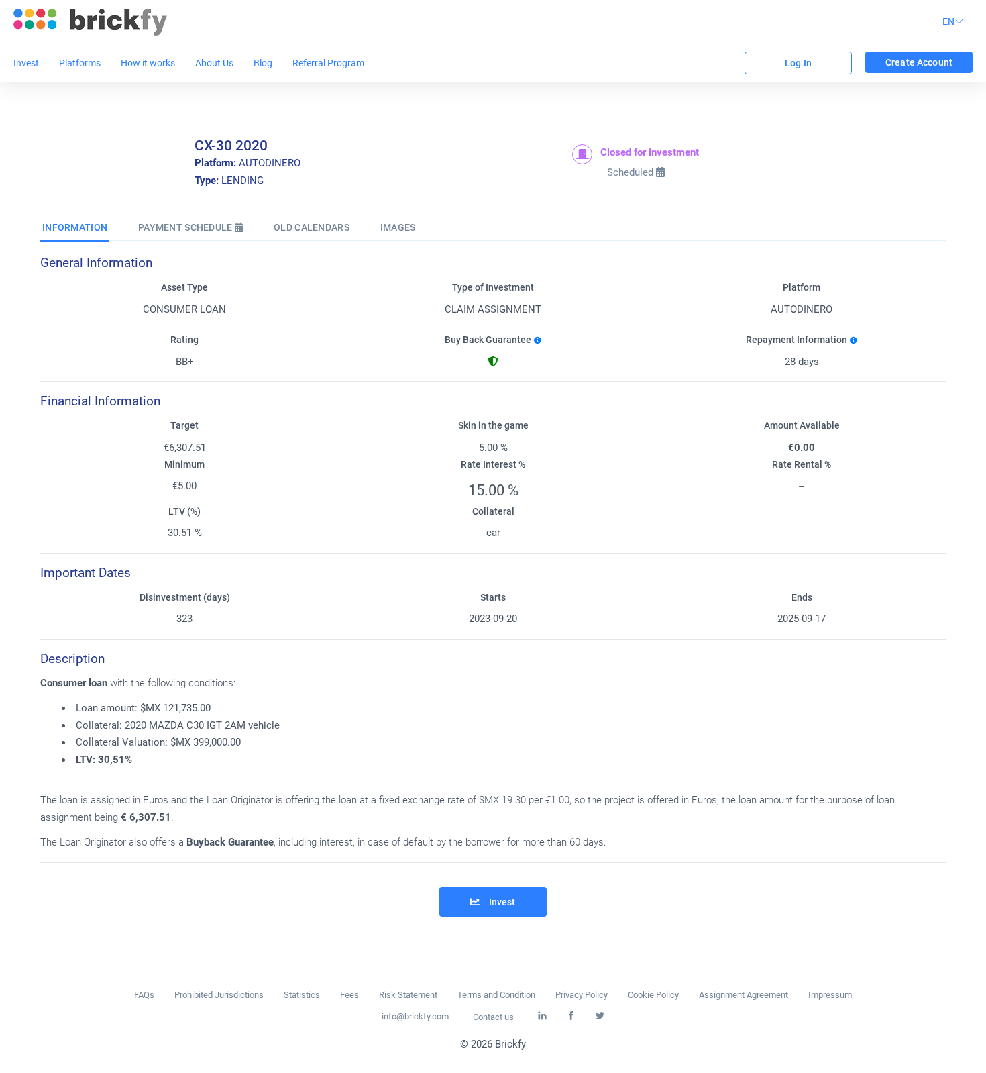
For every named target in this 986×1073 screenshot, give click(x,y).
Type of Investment (493, 288)
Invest (26, 63)
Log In (798, 63)
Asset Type (184, 288)
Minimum (184, 465)
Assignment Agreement (743, 995)
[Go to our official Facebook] (571, 1016)
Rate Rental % (801, 465)
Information (74, 227)
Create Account (918, 62)
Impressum (830, 995)
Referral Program (328, 63)
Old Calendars (311, 227)
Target (184, 426)
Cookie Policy (653, 995)
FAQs (144, 995)
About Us (214, 63)
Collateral (493, 512)
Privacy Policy (581, 995)
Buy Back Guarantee (488, 340)
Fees (349, 995)
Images (398, 227)
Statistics (302, 995)
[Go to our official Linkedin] (542, 1016)
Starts (493, 598)
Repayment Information (796, 340)
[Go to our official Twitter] (600, 1016)
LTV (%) (184, 512)
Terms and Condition (496, 995)
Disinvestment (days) (185, 598)
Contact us (493, 1017)
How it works (148, 63)
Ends (801, 598)
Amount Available (802, 426)
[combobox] (955, 22)
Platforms (80, 63)
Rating (184, 340)
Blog (263, 63)
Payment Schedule (186, 227)
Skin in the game (493, 426)
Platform (801, 288)
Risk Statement (408, 995)
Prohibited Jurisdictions (219, 995)
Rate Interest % (493, 465)
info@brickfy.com (415, 1016)
